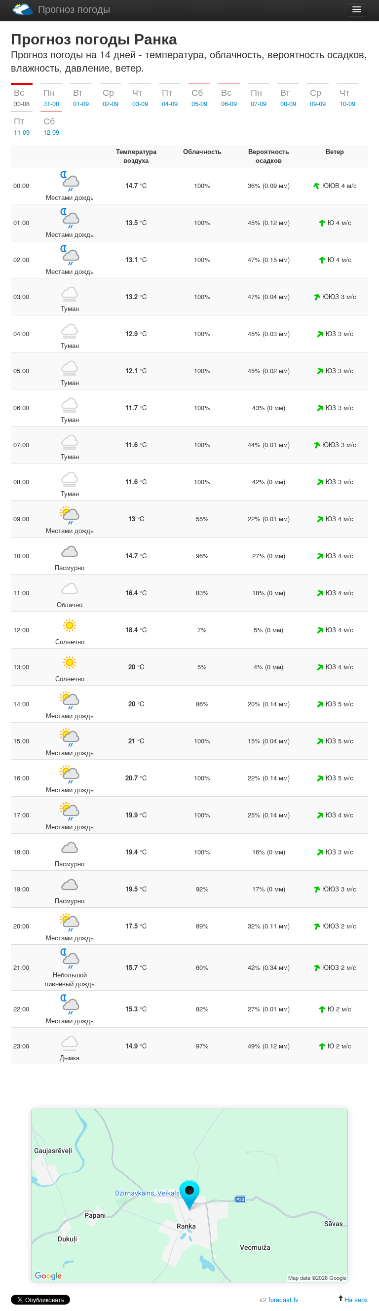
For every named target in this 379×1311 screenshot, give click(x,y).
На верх (356, 1299)
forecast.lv (283, 1299)
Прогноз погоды (74, 8)
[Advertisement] (189, 1087)
